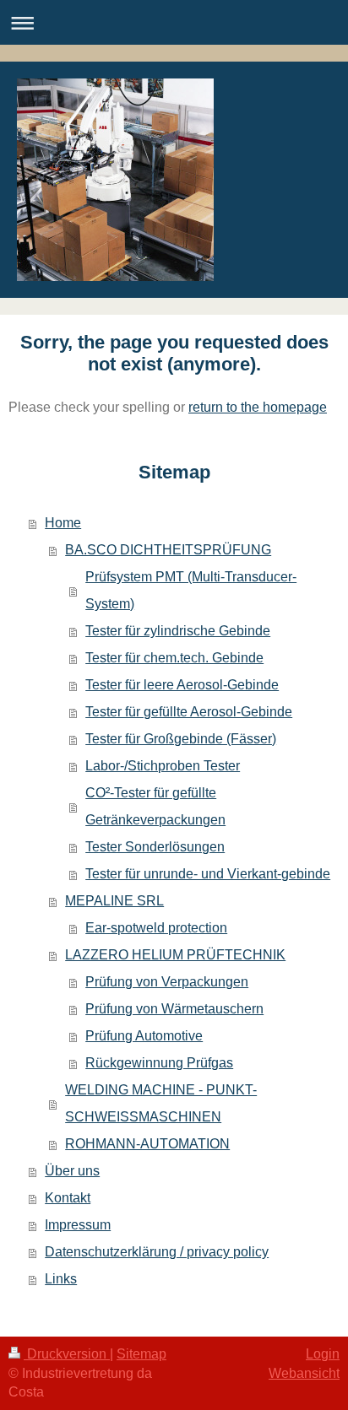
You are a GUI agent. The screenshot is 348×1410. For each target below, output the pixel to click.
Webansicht (304, 1373)
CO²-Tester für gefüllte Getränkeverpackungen (155, 806)
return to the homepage (257, 407)
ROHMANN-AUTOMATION (147, 1144)
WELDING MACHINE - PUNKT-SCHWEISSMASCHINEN (161, 1103)
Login (323, 1354)
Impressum (78, 1225)
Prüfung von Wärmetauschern (174, 1009)
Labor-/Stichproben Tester (162, 766)
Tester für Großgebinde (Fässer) (180, 739)
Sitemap (141, 1354)
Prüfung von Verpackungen (166, 982)
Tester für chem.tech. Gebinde (174, 658)
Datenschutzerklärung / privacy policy (157, 1252)
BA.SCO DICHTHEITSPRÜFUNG (168, 550)
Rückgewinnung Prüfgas (159, 1063)
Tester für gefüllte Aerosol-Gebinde (188, 712)
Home (63, 523)
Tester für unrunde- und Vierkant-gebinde (207, 874)
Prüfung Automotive (144, 1036)
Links (61, 1279)
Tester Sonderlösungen (155, 847)
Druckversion (67, 1354)
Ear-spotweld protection (156, 928)
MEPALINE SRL (114, 901)
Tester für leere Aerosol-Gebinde (182, 685)
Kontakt (67, 1198)
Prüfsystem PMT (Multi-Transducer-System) (190, 590)
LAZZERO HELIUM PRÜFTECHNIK (175, 955)
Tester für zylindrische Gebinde (177, 631)
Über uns (72, 1171)
